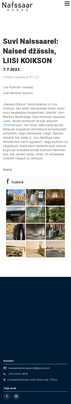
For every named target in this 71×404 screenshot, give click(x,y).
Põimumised (12, 125)
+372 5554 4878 (18, 373)
